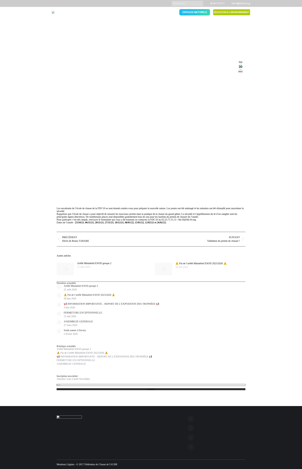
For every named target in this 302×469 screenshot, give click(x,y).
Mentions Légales (65, 464)
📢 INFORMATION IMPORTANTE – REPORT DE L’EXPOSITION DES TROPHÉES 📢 (111, 303)
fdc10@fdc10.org (241, 3)
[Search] (199, 3)
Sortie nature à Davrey (75, 330)
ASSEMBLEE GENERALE (78, 321)
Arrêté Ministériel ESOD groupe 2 (94, 263)
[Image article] (65, 269)
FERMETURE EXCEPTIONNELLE (83, 312)
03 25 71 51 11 (217, 3)
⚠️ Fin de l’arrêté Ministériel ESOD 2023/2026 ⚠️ (201, 263)
